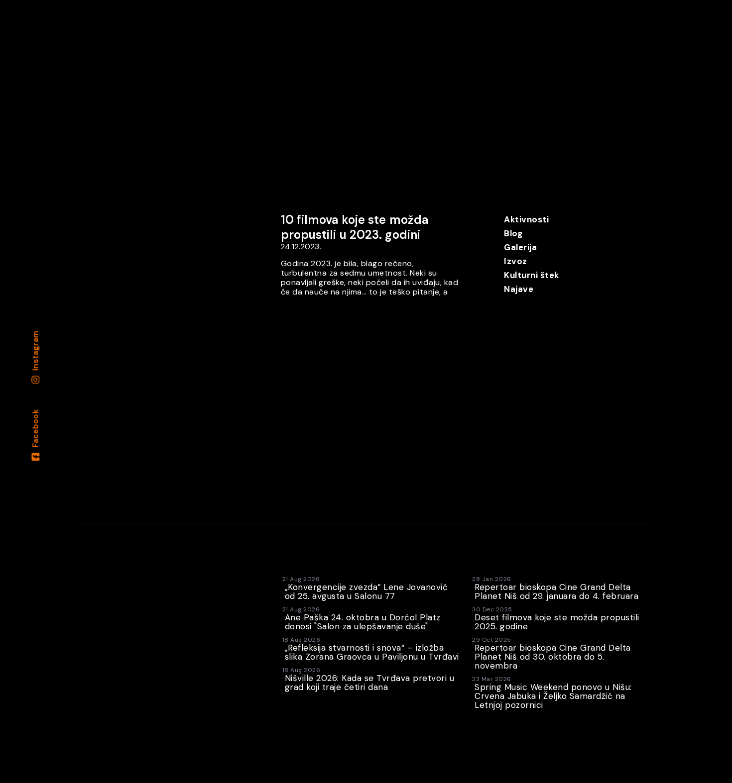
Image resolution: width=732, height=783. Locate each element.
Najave (518, 289)
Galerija (520, 247)
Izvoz (515, 261)
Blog (513, 233)
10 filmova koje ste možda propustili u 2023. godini (355, 227)
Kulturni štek (531, 275)
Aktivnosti (526, 219)
